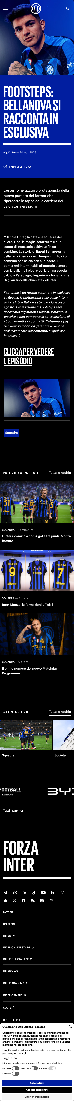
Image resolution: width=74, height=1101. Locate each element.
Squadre (9, 924)
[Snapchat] (5, 900)
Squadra (11, 433)
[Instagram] (62, 892)
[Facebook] (23, 900)
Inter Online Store (17, 947)
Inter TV (9, 935)
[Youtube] (43, 892)
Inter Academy (13, 983)
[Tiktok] (34, 892)
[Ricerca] (68, 8)
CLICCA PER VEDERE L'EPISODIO (29, 355)
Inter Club (10, 970)
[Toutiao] (51, 900)
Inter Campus (12, 995)
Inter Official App (16, 959)
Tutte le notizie (60, 472)
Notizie (8, 912)
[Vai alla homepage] (36, 8)
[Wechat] (32, 900)
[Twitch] (53, 892)
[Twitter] (14, 900)
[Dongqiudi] (42, 900)
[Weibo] (15, 892)
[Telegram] (5, 892)
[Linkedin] (24, 892)
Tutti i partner (13, 810)
